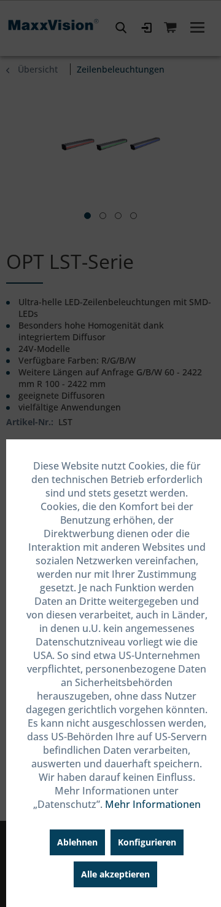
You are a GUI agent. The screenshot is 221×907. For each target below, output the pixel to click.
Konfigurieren (147, 842)
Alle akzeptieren (115, 874)
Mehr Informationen (153, 804)
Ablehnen (77, 842)
